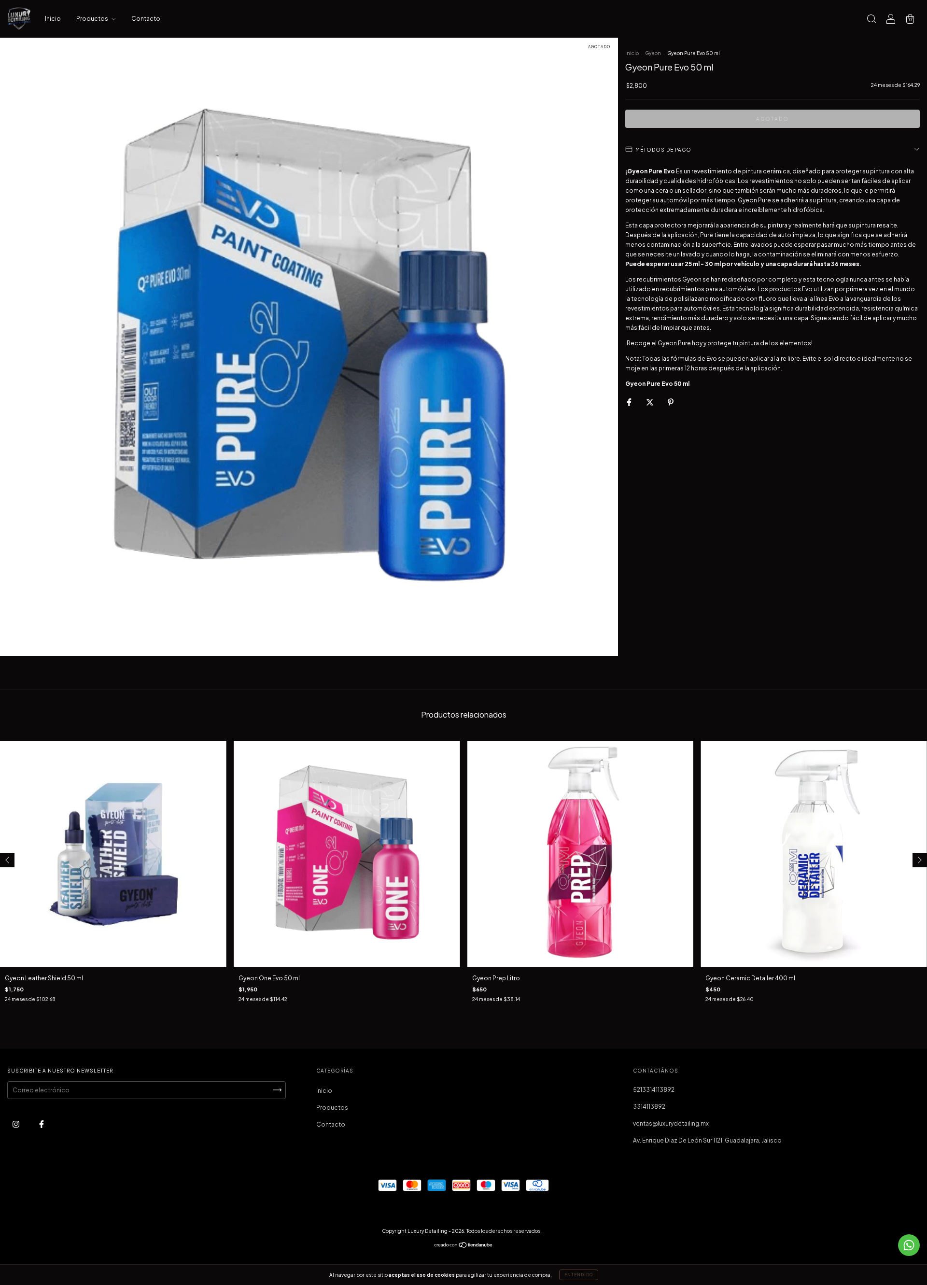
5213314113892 (653, 1089)
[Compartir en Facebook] (629, 402)
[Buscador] (871, 20)
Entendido (578, 1274)
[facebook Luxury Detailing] (41, 1124)
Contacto (145, 18)
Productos (92, 18)
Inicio (53, 18)
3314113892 (649, 1106)
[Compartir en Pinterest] (670, 402)
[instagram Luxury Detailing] (16, 1124)
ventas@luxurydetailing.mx (671, 1123)
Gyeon (653, 53)
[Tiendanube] (464, 1246)
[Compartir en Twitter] (650, 402)
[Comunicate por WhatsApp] (909, 1245)
